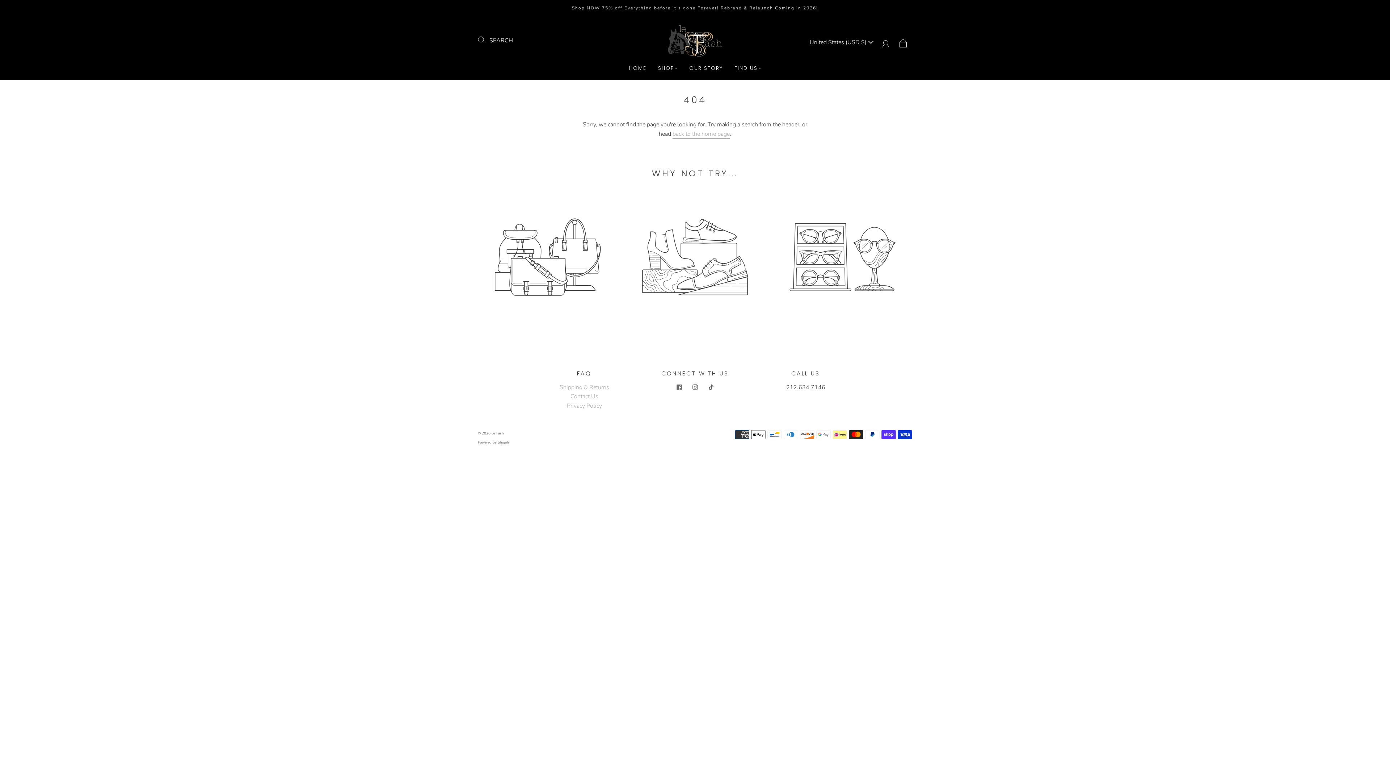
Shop (666, 68)
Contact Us (584, 396)
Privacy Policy (584, 406)
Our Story (706, 68)
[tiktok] (711, 387)
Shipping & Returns (584, 387)
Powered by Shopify (494, 442)
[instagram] (695, 387)
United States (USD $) (839, 42)
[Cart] (903, 42)
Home (637, 68)
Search (501, 41)
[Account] (885, 42)
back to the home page (701, 134)
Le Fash (498, 433)
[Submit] (486, 40)
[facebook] (679, 387)
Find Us (746, 68)
